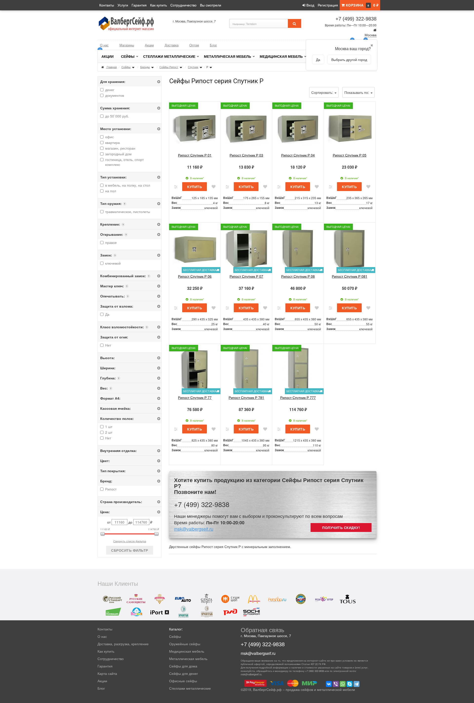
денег (109, 89)
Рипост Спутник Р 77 (195, 397)
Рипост (111, 489)
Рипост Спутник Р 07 (246, 276)
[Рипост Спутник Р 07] (246, 248)
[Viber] (336, 684)
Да (107, 314)
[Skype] (350, 684)
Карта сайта (107, 673)
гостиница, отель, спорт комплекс (124, 162)
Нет (108, 345)
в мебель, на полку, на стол (127, 185)
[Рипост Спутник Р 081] (349, 248)
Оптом (194, 45)
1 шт (108, 426)
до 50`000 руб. (117, 116)
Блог (213, 45)
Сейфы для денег (183, 673)
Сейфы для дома (183, 666)
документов (114, 95)
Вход (309, 4)
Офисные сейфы (183, 680)
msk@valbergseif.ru (193, 529)
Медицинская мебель (281, 56)
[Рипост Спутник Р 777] (298, 369)
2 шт (108, 432)
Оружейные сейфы (184, 643)
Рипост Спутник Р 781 (246, 397)
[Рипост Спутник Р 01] (194, 127)
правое (111, 242)
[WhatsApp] (343, 684)
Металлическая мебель (227, 56)
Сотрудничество (183, 4)
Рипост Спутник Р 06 (195, 276)
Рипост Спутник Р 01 (195, 155)
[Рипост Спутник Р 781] (246, 369)
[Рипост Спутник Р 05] (349, 127)
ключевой (113, 263)
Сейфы (128, 56)
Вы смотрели (210, 4)
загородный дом (118, 153)
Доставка (171, 45)
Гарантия (139, 4)
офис (109, 136)
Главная (112, 67)
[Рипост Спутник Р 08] (298, 248)
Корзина (361, 4)
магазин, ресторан (120, 148)
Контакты (106, 4)
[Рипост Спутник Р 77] (194, 369)
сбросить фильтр (129, 550)
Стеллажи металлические (169, 56)
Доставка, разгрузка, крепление (123, 643)
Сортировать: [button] (322, 92)
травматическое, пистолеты (127, 211)
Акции (149, 45)
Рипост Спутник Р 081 (349, 276)
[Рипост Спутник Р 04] (298, 127)
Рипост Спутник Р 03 (246, 155)
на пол (110, 190)
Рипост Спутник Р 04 (298, 155)
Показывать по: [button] (357, 92)
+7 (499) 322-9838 (356, 18)
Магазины (126, 45)
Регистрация (328, 4)
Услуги (123, 4)
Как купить (158, 4)
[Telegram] (356, 684)
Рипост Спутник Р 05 (349, 155)
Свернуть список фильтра (129, 541)
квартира (112, 142)
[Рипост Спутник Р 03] (246, 127)
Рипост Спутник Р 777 (298, 397)
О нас (104, 45)
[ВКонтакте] (329, 684)
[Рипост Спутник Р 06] (194, 248)
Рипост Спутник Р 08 (298, 276)
